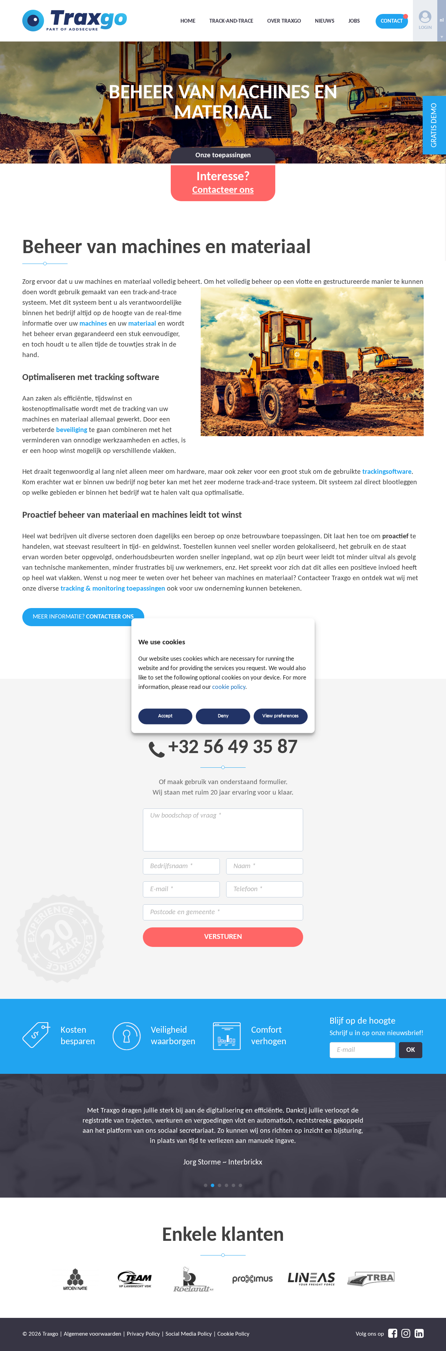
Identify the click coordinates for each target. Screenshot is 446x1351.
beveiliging (71, 430)
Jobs (354, 21)
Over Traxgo (284, 21)
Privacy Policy (143, 1334)
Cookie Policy (233, 1334)
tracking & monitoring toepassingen (113, 588)
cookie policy (228, 687)
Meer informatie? (83, 617)
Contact (392, 21)
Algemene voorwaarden (92, 1334)
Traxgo (74, 20)
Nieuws (324, 21)
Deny (223, 716)
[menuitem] (441, 20)
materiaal (142, 323)
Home (187, 21)
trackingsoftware (387, 472)
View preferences (280, 716)
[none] (441, 20)
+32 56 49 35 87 (233, 748)
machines (93, 323)
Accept (165, 716)
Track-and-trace (231, 21)
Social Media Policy (189, 1334)
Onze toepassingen (223, 155)
